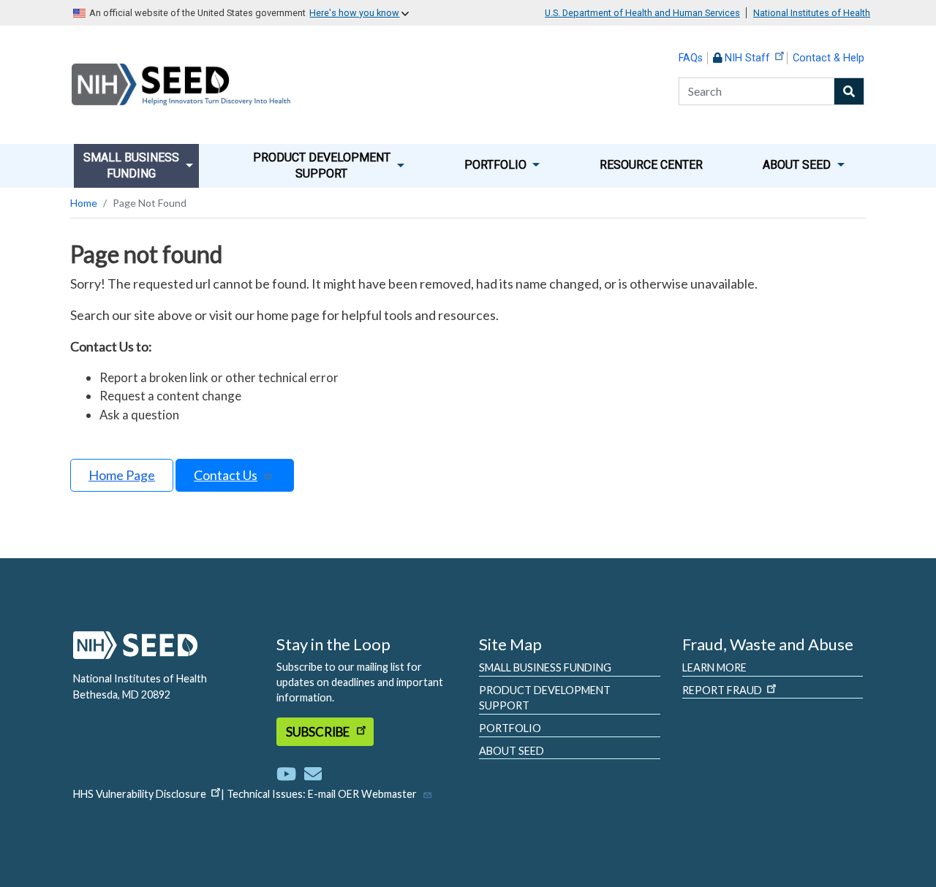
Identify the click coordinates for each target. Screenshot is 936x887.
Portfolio (510, 728)
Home (83, 203)
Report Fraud (722, 690)
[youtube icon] (289, 773)
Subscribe (319, 731)
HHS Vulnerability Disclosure (139, 794)
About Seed (511, 751)
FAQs (691, 58)
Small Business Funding (545, 667)
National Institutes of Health (811, 12)
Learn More (714, 667)
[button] (138, 166)
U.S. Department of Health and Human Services (642, 12)
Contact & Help (828, 58)
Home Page (121, 475)
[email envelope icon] (313, 773)
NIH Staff (747, 58)
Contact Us (225, 475)
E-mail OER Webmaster (362, 794)
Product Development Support (545, 698)
